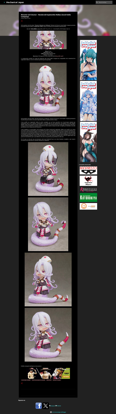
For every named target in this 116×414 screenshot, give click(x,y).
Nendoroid (49, 380)
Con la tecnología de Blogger (59, 412)
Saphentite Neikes (57, 380)
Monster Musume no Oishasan (38, 380)
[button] (22, 21)
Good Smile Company (25, 380)
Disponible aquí (59, 56)
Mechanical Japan (15, 2)
